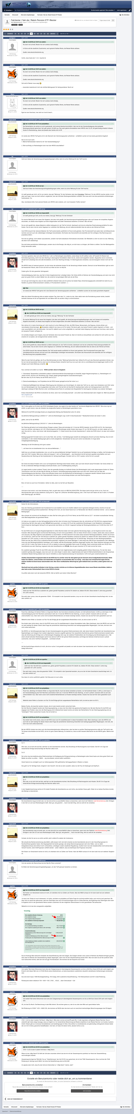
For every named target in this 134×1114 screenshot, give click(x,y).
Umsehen (8, 10)
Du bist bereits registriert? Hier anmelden (102, 10)
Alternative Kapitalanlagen (40, 22)
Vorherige (10, 33)
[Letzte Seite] (57, 34)
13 (15, 33)
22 (44, 33)
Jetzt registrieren (121, 10)
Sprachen (4, 1111)
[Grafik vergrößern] (40, 83)
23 (47, 33)
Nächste (53, 33)
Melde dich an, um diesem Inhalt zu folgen (86, 20)
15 (21, 33)
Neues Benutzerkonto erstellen (32, 1091)
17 (28, 33)
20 (38, 33)
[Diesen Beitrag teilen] (114, 38)
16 (25, 33)
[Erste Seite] (5, 34)
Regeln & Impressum (23, 10)
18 (31, 33)
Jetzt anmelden (87, 1091)
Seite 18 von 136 (64, 33)
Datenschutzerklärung (15, 1111)
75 (112, 20)
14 (18, 33)
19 (34, 33)
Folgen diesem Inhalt (105, 20)
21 (41, 33)
